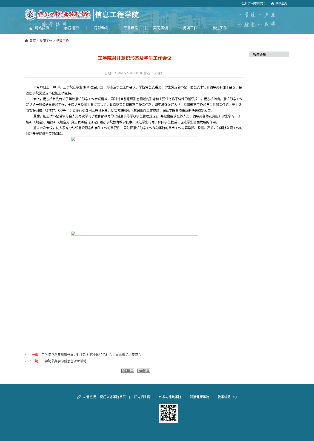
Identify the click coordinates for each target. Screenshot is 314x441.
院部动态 (101, 28)
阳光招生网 (142, 397)
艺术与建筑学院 (170, 397)
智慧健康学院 (199, 397)
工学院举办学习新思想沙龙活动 (63, 361)
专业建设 (130, 28)
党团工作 (190, 28)
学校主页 (281, 3)
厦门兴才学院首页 (113, 397)
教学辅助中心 (227, 397)
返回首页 (127, 370)
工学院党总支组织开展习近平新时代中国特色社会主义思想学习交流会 (91, 354)
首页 (32, 41)
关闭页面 (143, 370)
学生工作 (219, 28)
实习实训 (160, 28)
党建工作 (62, 41)
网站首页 (41, 28)
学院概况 (71, 28)
